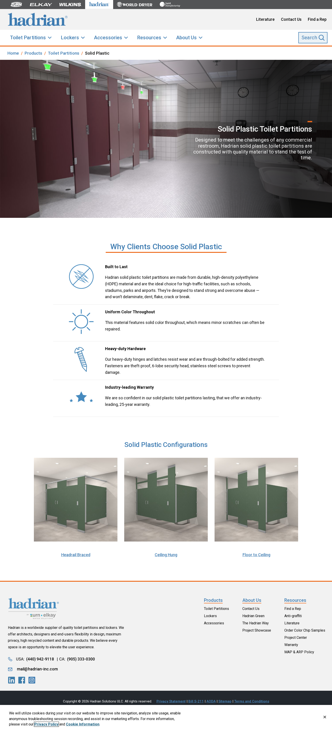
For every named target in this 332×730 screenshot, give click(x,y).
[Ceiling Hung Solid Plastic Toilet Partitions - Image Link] (166, 501)
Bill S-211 (196, 701)
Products (213, 600)
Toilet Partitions (28, 37)
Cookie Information (82, 724)
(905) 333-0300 (81, 659)
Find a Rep (317, 19)
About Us (186, 37)
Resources (149, 37)
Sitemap (224, 701)
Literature (265, 19)
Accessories (108, 37)
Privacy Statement (171, 701)
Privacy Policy (46, 724)
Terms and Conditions (251, 701)
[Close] (325, 717)
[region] (166, 717)
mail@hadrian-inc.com (37, 669)
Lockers (70, 37)
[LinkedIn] (11, 680)
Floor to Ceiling (256, 554)
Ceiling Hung (166, 554)
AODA (211, 701)
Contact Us (291, 19)
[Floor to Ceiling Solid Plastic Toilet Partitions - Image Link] (256, 501)
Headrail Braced (75, 554)
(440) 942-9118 (40, 659)
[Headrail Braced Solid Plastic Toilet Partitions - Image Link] (76, 501)
